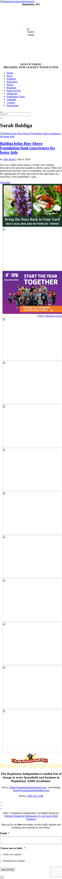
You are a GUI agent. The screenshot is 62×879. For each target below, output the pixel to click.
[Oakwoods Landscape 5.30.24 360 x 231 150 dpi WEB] (32, 707)
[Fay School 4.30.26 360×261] (32, 269)
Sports (10, 84)
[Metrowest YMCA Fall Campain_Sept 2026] (32, 313)
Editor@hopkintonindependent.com (27, 787)
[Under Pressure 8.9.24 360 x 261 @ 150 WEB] (32, 577)
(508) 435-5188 (35, 796)
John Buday (9, 159)
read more (5, 182)
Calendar (11, 99)
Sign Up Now (7, 869)
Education (12, 81)
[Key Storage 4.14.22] (50, 315)
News (10, 75)
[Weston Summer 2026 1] (32, 225)
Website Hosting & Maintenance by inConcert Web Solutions (31, 817)
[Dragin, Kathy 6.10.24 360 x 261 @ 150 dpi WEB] (32, 664)
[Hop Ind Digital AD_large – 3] (32, 446)
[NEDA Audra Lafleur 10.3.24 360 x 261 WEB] (32, 533)
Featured (11, 78)
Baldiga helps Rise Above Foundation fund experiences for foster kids (27, 147)
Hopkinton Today (16, 96)
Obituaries (12, 93)
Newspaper (13, 105)
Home (10, 72)
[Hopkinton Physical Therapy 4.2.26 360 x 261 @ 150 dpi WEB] (32, 620)
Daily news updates (12, 854)
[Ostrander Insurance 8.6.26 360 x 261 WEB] (32, 751)
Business (11, 87)
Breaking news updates (14, 861)
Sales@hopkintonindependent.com (31, 790)
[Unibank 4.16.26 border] (32, 359)
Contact (11, 102)
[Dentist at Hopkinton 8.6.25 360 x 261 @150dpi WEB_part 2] (32, 403)
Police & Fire (14, 90)
